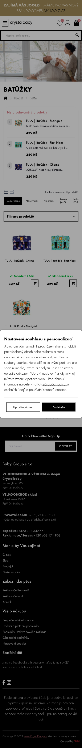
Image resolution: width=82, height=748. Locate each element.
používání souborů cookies (47, 389)
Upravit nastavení (23, 407)
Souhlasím (59, 407)
